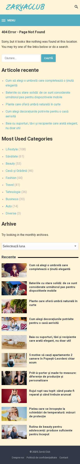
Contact (63, 457)
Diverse (11, 213)
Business (12, 199)
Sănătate (12, 156)
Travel (10, 185)
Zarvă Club (44, 451)
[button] (8, 21)
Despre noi (18, 457)
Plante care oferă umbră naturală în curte (33, 104)
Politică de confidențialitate (42, 457)
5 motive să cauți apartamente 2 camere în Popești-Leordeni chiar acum (52, 358)
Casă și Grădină (16, 171)
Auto (9, 206)
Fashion (11, 178)
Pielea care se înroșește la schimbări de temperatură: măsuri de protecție (52, 412)
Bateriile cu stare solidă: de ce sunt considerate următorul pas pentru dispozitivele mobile (53, 287)
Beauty (10, 163)
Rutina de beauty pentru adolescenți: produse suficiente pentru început (50, 430)
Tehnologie (13, 192)
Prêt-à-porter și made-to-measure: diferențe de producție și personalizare (53, 376)
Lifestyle (12, 149)
